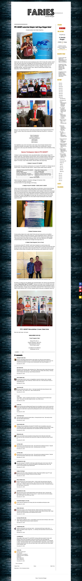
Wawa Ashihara (20, 479)
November (62, 100)
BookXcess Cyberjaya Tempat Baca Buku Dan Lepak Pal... (63, 128)
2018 (60, 97)
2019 (60, 95)
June (61, 166)
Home (35, 566)
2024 (60, 86)
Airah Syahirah (19, 377)
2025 (60, 84)
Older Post (52, 566)
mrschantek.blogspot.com (22, 500)
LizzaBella (19, 536)
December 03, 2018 (21, 546)
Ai (17, 396)
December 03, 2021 (21, 560)
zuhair (18, 550)
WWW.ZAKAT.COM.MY (41, 185)
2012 (60, 178)
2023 (60, 88)
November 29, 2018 (21, 363)
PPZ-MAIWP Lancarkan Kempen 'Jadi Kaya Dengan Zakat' (63, 110)
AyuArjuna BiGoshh (20, 517)
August (61, 162)
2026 (60, 83)
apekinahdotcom (20, 490)
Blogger (44, 578)
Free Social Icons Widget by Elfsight (79, 299)
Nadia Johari (19, 508)
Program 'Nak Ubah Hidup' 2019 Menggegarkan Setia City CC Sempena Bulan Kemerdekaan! (63, 60)
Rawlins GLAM (20, 471)
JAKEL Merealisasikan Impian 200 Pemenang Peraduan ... (63, 104)
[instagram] (80, 287)
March (61, 171)
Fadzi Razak (19, 415)
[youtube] (80, 290)
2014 (60, 175)
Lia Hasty (19, 444)
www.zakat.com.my (34, 335)
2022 (60, 90)
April (61, 169)
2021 (60, 91)
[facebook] (80, 283)
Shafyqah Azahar (20, 357)
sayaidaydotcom (20, 461)
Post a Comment (19, 563)
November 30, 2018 (21, 467)
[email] (80, 297)
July (61, 164)
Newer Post (17, 566)
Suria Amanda (19, 424)
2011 (60, 180)
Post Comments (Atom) (24, 568)
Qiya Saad (19, 367)
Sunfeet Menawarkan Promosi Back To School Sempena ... (63, 116)
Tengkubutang (19, 526)
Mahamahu (19, 434)
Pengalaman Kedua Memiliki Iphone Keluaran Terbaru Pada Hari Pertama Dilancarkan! (62, 74)
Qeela (18, 404)
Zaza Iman (19, 387)
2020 (60, 93)
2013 (60, 177)
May (61, 167)
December (62, 98)
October (61, 159)
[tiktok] (80, 294)
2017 (60, 173)
